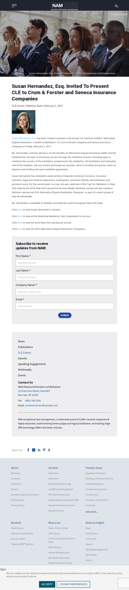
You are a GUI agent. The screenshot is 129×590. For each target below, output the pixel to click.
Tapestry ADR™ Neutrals (22, 544)
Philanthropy (17, 499)
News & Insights (95, 522)
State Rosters (17, 528)
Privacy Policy (18, 505)
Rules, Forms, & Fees (58, 528)
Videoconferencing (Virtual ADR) (63, 499)
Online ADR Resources (59, 552)
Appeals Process (56, 510)
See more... (92, 511)
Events (22, 375)
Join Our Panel (18, 538)
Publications (25, 347)
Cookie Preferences (73, 584)
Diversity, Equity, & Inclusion (25, 494)
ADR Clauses (54, 533)
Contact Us (16, 483)
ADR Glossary (54, 547)
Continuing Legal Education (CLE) (61, 540)
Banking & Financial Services (99, 478)
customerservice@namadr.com (41, 405)
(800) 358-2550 (33, 400)
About (14, 468)
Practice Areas (94, 468)
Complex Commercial (96, 489)
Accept (47, 584)
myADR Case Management (60, 489)
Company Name (26, 285)
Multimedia (24, 369)
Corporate (90, 505)
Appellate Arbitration (96, 473)
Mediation (16, 473)
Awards (22, 358)
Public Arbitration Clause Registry (60, 564)
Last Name (23, 270)
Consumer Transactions (97, 499)
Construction (92, 494)
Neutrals (16, 522)
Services (53, 468)
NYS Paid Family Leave (59, 494)
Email (20, 299)
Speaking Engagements (32, 364)
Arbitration (53, 473)
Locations (15, 478)
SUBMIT (65, 315)
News (21, 341)
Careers (14, 489)
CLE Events (17, 73)
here (19, 209)
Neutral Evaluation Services (61, 505)
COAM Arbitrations (95, 483)
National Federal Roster (22, 533)
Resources (54, 522)
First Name (23, 256)
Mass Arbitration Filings (59, 483)
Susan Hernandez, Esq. (24, 138)
